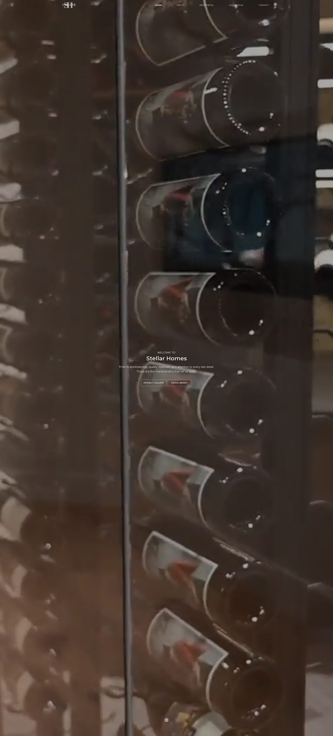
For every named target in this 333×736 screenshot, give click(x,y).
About (180, 5)
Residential (207, 5)
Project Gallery (154, 383)
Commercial (236, 5)
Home (158, 5)
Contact (264, 5)
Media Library (179, 383)
